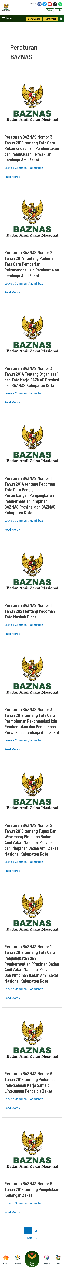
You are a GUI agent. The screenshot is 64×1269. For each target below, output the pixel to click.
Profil (58, 1264)
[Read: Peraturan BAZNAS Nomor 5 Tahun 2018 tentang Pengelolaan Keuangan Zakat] (32, 1149)
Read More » (12, 176)
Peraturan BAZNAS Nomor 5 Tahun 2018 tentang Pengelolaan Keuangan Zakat (31, 1189)
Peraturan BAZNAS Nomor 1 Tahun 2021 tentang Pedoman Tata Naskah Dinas (29, 611)
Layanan (17, 1264)
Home (5, 1264)
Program (46, 1264)
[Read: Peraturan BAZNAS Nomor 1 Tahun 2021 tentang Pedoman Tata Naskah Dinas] (32, 570)
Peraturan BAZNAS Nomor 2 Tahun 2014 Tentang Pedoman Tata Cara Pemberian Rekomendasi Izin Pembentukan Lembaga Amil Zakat (31, 264)
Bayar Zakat (32, 1264)
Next (32, 1238)
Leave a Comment (16, 167)
